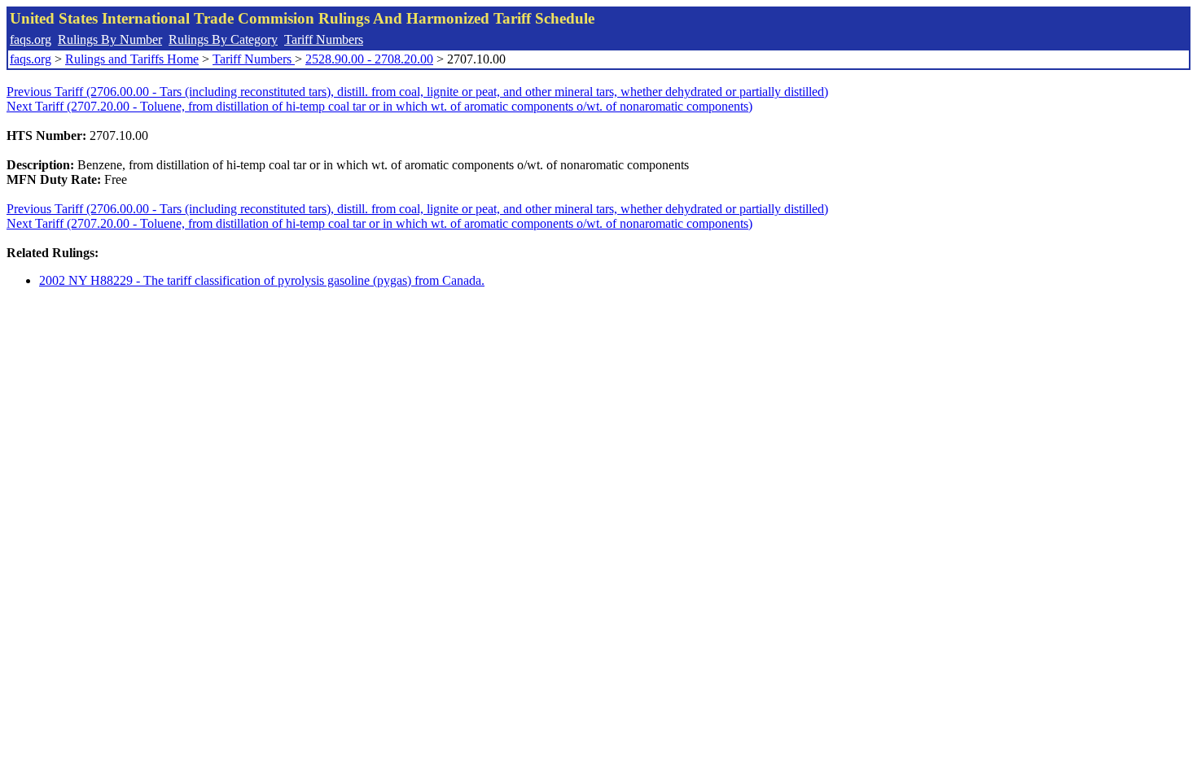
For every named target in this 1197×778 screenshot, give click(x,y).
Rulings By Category (223, 39)
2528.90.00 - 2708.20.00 (369, 59)
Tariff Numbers (323, 39)
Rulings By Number (110, 39)
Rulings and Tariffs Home (132, 59)
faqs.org (30, 39)
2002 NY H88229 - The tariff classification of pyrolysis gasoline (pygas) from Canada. (261, 280)
